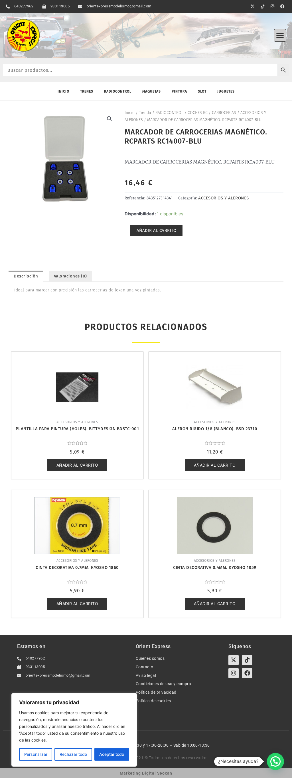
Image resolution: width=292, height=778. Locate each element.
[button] (280, 35)
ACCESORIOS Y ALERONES (223, 198)
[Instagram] (233, 673)
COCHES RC (198, 112)
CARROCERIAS (224, 112)
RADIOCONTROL (169, 112)
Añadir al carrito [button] (77, 465)
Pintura (179, 91)
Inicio (63, 91)
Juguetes (226, 91)
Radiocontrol (117, 91)
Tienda (145, 112)
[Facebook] (247, 673)
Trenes (86, 91)
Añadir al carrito (157, 230)
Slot (202, 91)
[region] (74, 730)
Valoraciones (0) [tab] (70, 276)
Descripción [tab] (26, 276)
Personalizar (35, 754)
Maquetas (151, 91)
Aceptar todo (111, 754)
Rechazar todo (73, 754)
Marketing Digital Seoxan (146, 773)
